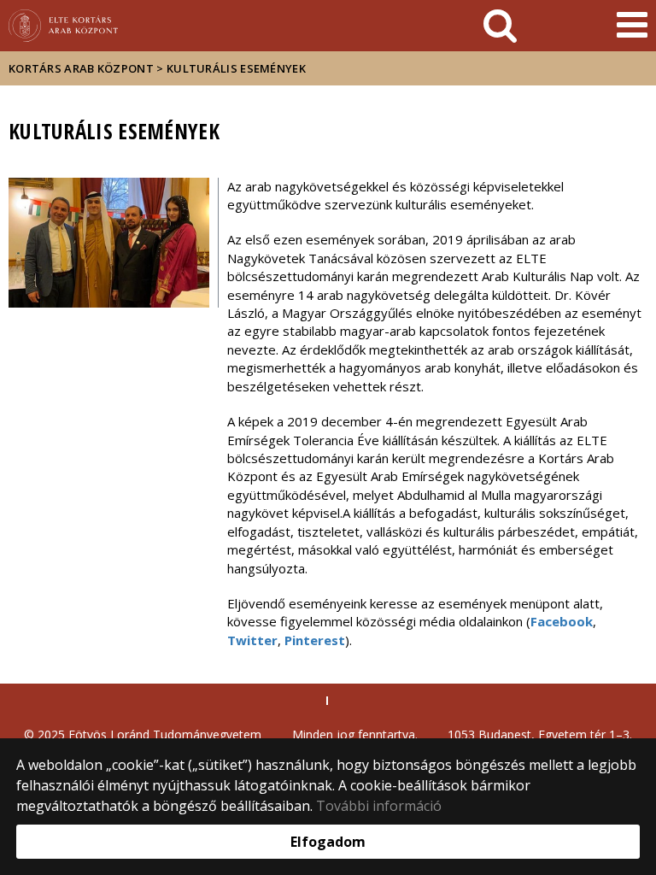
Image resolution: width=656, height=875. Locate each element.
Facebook (561, 621)
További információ (379, 805)
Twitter (252, 640)
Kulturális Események (236, 68)
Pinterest (314, 640)
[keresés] (500, 25)
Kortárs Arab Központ (81, 68)
